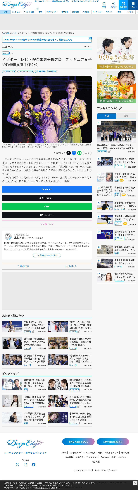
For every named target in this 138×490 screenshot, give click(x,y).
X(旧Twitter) (17, 464)
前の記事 (24, 266)
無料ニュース (117, 194)
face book (33, 464)
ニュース (6, 53)
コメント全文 (119, 209)
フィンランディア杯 (26, 71)
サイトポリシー (42, 487)
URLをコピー (47, 215)
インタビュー (74, 389)
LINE (46, 206)
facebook (47, 189)
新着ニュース (11, 33)
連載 (25, 389)
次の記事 (69, 266)
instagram (25, 464)
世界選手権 (41, 71)
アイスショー (102, 151)
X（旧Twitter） (47, 197)
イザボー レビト (9, 71)
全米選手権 (52, 71)
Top (3, 33)
